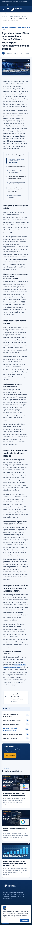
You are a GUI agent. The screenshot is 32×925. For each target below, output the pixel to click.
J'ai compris (24, 920)
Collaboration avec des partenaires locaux (15, 171)
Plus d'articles (10, 755)
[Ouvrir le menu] (7, 9)
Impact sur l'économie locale (16, 166)
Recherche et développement (15, 734)
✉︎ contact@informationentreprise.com (12, 5)
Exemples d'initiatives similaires (15, 196)
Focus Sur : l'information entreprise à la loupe (14, 16)
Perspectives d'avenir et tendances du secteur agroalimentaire (15, 189)
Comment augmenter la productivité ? (15, 715)
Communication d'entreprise (15, 720)
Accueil (4, 14)
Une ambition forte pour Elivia (17, 155)
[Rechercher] (3, 9)
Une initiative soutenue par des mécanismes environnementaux (16, 160)
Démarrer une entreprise (15, 724)
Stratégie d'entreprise (15, 738)
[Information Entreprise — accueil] (21, 9)
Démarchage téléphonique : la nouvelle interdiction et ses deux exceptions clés (15, 863)
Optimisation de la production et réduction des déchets (17, 183)
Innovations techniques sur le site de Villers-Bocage (17, 177)
